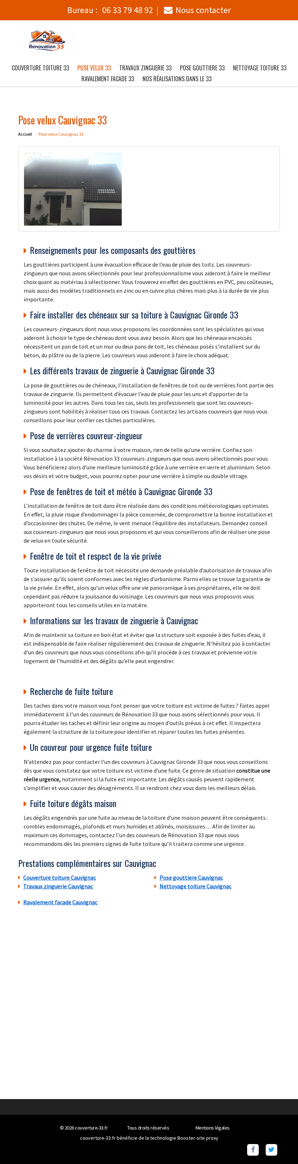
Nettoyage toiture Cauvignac (195, 886)
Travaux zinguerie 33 (145, 67)
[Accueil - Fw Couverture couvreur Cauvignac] (45, 40)
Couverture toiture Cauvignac (59, 877)
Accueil (25, 134)
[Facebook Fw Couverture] (252, 1149)
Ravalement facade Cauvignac (60, 902)
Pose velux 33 (94, 67)
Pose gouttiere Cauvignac (191, 877)
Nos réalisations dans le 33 (177, 78)
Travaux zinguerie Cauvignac (58, 886)
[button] (278, 1144)
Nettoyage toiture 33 (259, 67)
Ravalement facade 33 (107, 78)
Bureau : (110, 10)
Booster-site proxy (197, 1138)
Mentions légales (213, 1127)
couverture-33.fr (91, 1127)
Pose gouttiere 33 (202, 67)
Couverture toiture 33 (40, 67)
